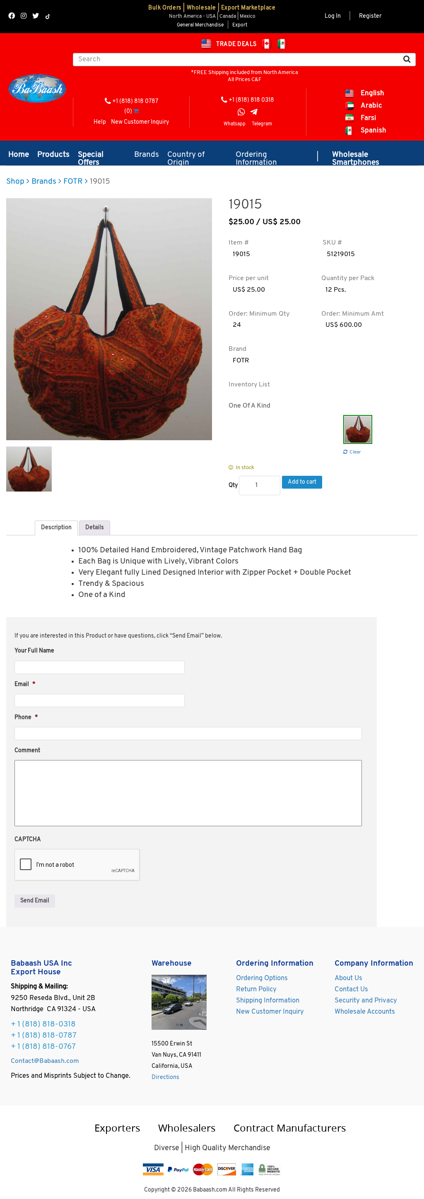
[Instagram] (23, 16)
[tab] (56, 527)
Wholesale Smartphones (355, 156)
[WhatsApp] (241, 113)
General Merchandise (200, 25)
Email (24, 684)
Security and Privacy (366, 1001)
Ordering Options (262, 978)
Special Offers (91, 156)
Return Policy (256, 989)
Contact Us (351, 989)
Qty (233, 485)
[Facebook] (11, 16)
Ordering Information (256, 156)
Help (100, 122)
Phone (26, 718)
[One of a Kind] (357, 429)
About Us (348, 978)
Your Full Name (34, 651)
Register (370, 16)
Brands (146, 155)
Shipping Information (267, 1001)
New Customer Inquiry (140, 122)
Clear (355, 452)
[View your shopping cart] (136, 111)
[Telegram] (254, 113)
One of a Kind (249, 406)
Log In (333, 16)
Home (18, 155)
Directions (165, 1077)
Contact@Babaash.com (45, 1061)
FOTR (73, 182)
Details (94, 528)
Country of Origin (186, 156)
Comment (27, 751)
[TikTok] (48, 16)
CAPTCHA (27, 840)
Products (53, 155)
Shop (15, 182)
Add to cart (302, 482)
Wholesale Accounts (365, 1012)
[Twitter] (35, 16)
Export (239, 25)
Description (56, 528)
